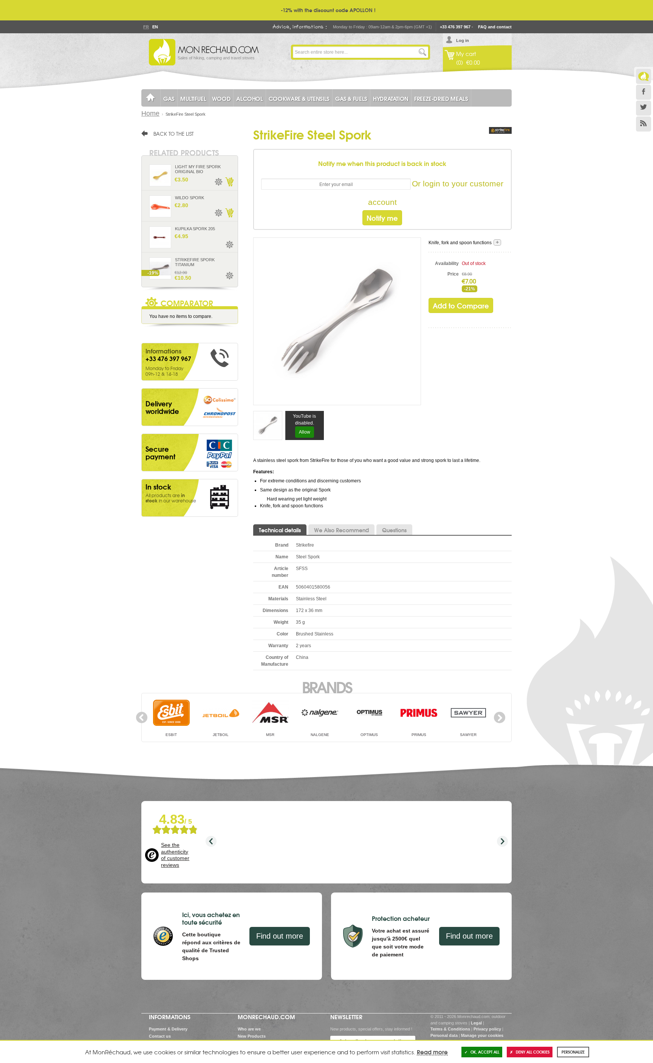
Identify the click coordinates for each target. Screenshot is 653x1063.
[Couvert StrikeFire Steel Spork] (337, 321)
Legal (476, 1023)
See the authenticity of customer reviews (175, 855)
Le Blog (643, 76)
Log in (462, 40)
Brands (326, 686)
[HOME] (150, 98)
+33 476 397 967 (455, 27)
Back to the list (173, 133)
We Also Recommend (341, 530)
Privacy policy (487, 1029)
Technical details (280, 530)
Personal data (444, 1035)
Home (150, 113)
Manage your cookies (482, 1035)
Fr (146, 27)
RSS (643, 124)
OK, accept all (484, 1052)
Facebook (643, 92)
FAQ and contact (495, 27)
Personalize (573, 1052)
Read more (432, 1051)
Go (422, 52)
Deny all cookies (532, 1052)
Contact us (160, 1036)
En (155, 27)
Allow (304, 432)
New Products (252, 1036)
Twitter (643, 108)
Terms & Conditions (450, 1029)
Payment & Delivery (168, 1029)
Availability (447, 263)
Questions (394, 530)
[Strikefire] (500, 138)
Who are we (249, 1029)
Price (453, 274)
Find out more (279, 936)
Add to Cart (229, 181)
